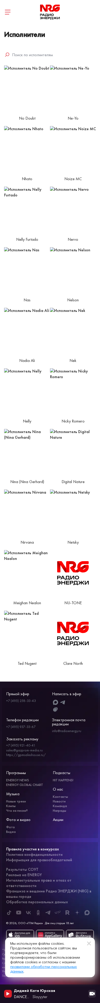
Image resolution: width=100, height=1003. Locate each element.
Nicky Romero (73, 421)
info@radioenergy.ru (66, 730)
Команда (60, 805)
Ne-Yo (73, 118)
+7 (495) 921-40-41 (20, 745)
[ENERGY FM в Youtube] (19, 912)
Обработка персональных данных (37, 902)
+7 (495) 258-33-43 (21, 700)
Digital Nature (73, 481)
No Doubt (27, 118)
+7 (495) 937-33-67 (21, 726)
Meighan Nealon (27, 603)
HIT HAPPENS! (63, 780)
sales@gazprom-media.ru (24, 750)
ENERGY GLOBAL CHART (24, 784)
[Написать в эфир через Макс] (55, 702)
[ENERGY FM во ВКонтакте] (28, 912)
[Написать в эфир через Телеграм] (62, 702)
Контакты (60, 796)
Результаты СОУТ (22, 869)
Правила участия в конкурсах (32, 849)
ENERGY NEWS (17, 780)
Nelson (73, 300)
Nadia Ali (27, 360)
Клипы (11, 805)
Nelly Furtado (27, 239)
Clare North (73, 663)
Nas (27, 300)
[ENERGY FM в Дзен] (77, 912)
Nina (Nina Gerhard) (27, 481)
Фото (10, 827)
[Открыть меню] (7, 12)
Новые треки (16, 801)
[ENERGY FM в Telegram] (48, 912)
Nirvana (27, 542)
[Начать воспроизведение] (8, 994)
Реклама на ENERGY (24, 874)
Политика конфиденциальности (34, 854)
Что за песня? (17, 810)
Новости (59, 801)
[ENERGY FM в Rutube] (67, 912)
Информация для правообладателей (39, 860)
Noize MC (73, 178)
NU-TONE (73, 603)
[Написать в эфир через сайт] (55, 709)
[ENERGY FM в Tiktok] (9, 912)
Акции (58, 819)
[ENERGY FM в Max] (87, 912)
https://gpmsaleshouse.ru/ (26, 755)
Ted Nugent (27, 663)
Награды (59, 810)
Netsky (73, 542)
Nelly (27, 421)
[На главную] (50, 12)
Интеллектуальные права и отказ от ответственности (39, 882)
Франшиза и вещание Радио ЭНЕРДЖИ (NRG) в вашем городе (48, 893)
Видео (11, 831)
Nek (72, 360)
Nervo (73, 239)
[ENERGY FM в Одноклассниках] (38, 912)
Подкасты (61, 772)
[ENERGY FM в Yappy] (58, 912)
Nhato (27, 178)
